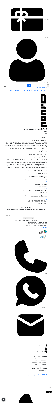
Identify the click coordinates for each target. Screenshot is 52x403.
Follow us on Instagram (40, 349)
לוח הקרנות (44, 87)
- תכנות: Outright (28, 376)
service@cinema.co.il (42, 342)
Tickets (45, 181)
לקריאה (45, 199)
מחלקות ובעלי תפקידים (34, 359)
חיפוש (29, 85)
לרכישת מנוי (39, 87)
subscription (43, 364)
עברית (47, 37)
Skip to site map (48, 0)
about (36, 364)
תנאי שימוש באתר (43, 374)
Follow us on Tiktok (41, 351)
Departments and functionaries (42, 359)
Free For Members (42, 370)
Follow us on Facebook (39, 347)
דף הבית (45, 90)
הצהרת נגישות (36, 374)
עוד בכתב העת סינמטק (41, 186)
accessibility (34, 362)
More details (44, 227)
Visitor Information (42, 362)
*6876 (46, 273)
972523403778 (44, 307)
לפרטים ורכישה (44, 205)
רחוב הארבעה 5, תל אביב (41, 345)
